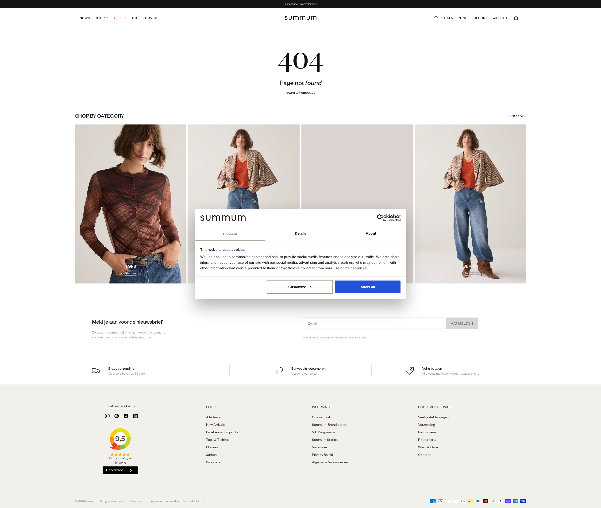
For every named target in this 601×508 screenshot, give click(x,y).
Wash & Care (428, 447)
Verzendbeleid (191, 501)
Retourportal (427, 439)
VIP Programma (323, 432)
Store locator (145, 18)
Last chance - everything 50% (300, 4)
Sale (118, 18)
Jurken (211, 454)
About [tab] (371, 233)
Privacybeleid (138, 501)
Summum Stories (325, 439)
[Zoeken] (436, 18)
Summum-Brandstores (329, 424)
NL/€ (462, 18)
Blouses (212, 447)
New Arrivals (215, 424)
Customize (297, 287)
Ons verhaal (321, 417)
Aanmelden (462, 323)
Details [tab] (300, 233)
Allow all (368, 287)
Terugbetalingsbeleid (112, 501)
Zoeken (446, 18)
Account (479, 18)
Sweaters (213, 462)
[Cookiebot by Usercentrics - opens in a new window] (380, 217)
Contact (424, 454)
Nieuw (85, 18)
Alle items (213, 417)
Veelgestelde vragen (433, 417)
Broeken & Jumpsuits (222, 432)
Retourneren (427, 432)
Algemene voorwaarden (165, 501)
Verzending (426, 424)
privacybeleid (359, 337)
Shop (100, 18)
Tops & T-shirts (217, 439)
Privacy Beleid (322, 454)
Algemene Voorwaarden (330, 462)
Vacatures (319, 447)
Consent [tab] (230, 234)
